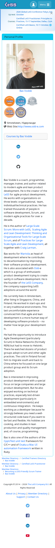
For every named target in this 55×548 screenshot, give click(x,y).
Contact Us (33, 496)
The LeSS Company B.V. (38, 484)
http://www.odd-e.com (31, 126)
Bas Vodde (26, 90)
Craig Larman (28, 247)
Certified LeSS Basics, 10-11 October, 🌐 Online (34, 26)
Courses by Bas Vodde (19, 136)
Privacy (22, 493)
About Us (11, 493)
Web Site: (12, 126)
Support (20, 496)
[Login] (33, 4)
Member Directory (38, 493)
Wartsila (25, 253)
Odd (36, 268)
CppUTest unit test (14, 441)
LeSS (6, 194)
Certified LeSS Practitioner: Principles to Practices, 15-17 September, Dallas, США (34, 20)
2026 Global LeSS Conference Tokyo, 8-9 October (34, 13)
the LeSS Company (32, 282)
